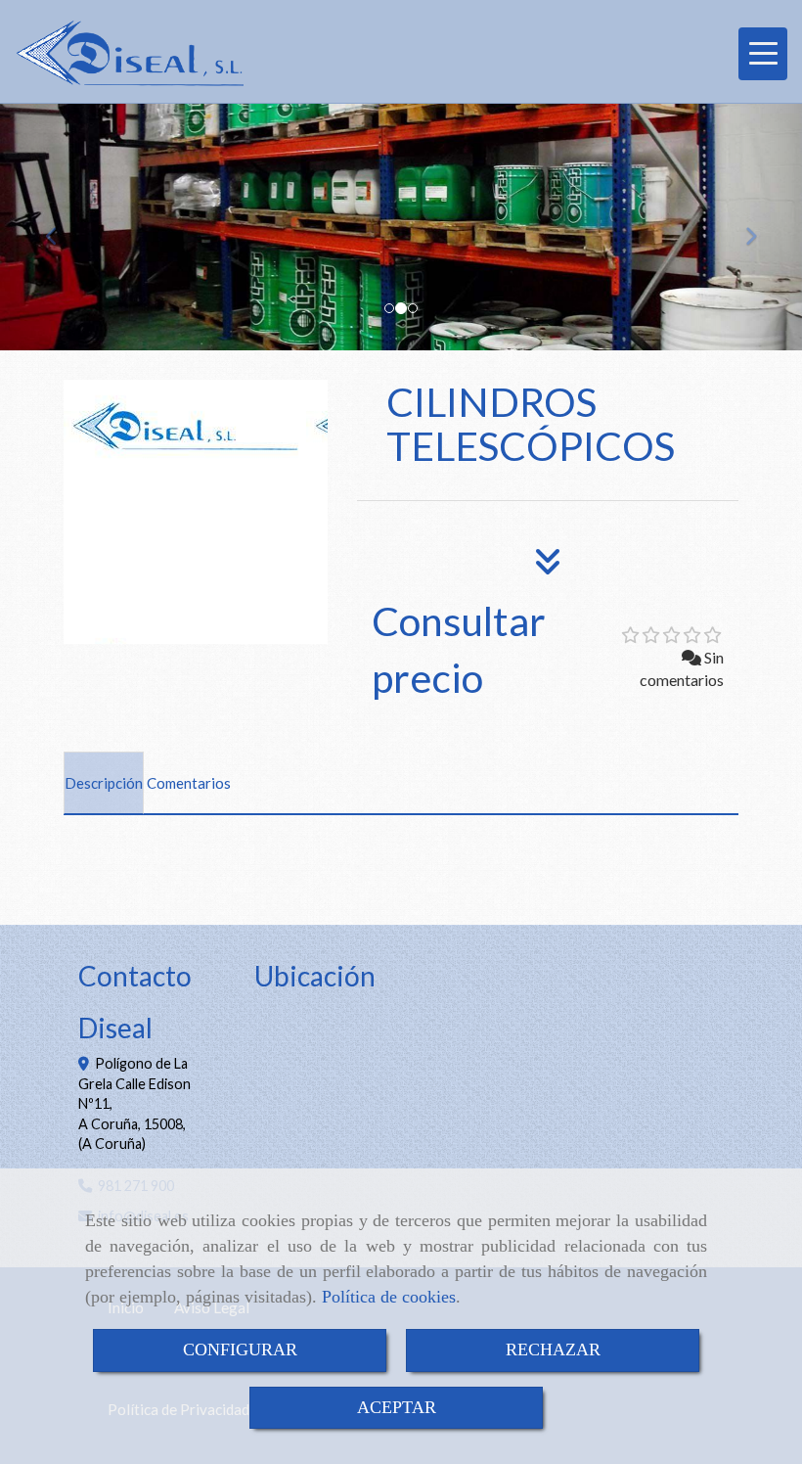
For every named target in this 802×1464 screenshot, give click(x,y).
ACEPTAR (396, 1407)
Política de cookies (389, 1296)
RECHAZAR (553, 1349)
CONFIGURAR (240, 1349)
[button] (60, 227)
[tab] (104, 783)
